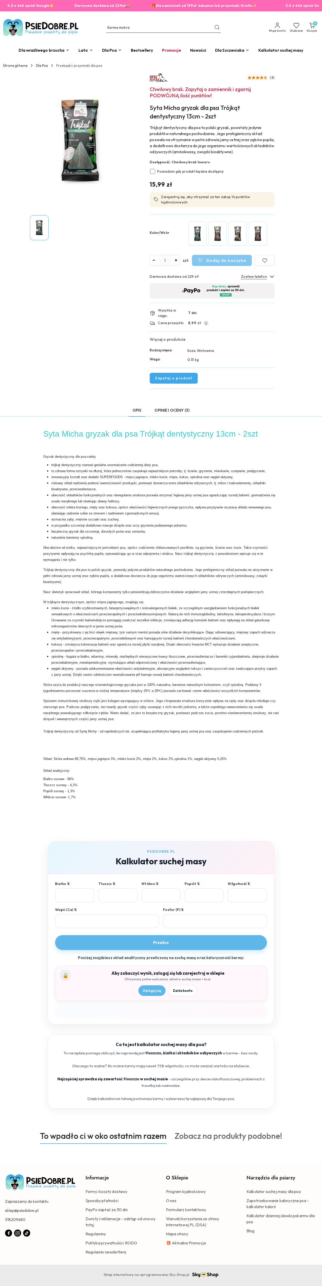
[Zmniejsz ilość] (153, 260)
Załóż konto (183, 991)
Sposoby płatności (102, 1200)
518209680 (15, 1219)
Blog (251, 1230)
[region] (227, 234)
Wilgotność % (239, 883)
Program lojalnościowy (186, 1191)
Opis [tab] (137, 410)
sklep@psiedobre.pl (21, 1210)
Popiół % (192, 883)
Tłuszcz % (106, 883)
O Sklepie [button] (177, 1177)
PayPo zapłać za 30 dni (107, 1209)
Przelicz (161, 942)
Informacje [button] (97, 1177)
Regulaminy (96, 1233)
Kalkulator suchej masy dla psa (274, 1191)
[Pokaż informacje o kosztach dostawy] (206, 323)
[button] (261, 78)
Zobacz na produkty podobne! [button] (228, 1136)
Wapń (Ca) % (66, 909)
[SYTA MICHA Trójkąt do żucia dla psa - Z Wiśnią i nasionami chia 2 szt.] (258, 233)
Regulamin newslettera (106, 1251)
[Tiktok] (26, 1233)
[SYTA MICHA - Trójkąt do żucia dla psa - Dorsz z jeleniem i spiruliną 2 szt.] (197, 233)
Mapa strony (177, 1233)
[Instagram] (17, 1233)
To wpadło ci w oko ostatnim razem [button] (103, 1136)
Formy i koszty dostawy (107, 1191)
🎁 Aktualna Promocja (186, 1242)
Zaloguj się (152, 991)
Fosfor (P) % (173, 909)
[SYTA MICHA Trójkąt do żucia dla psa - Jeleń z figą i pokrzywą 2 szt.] (217, 233)
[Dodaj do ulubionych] (264, 260)
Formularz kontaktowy (186, 1209)
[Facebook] (8, 1233)
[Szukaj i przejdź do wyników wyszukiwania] (217, 28)
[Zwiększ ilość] (176, 260)
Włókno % (149, 883)
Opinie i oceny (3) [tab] (171, 410)
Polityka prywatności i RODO (111, 1242)
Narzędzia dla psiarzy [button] (271, 1177)
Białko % (62, 883)
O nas (171, 1200)
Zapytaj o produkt (173, 378)
